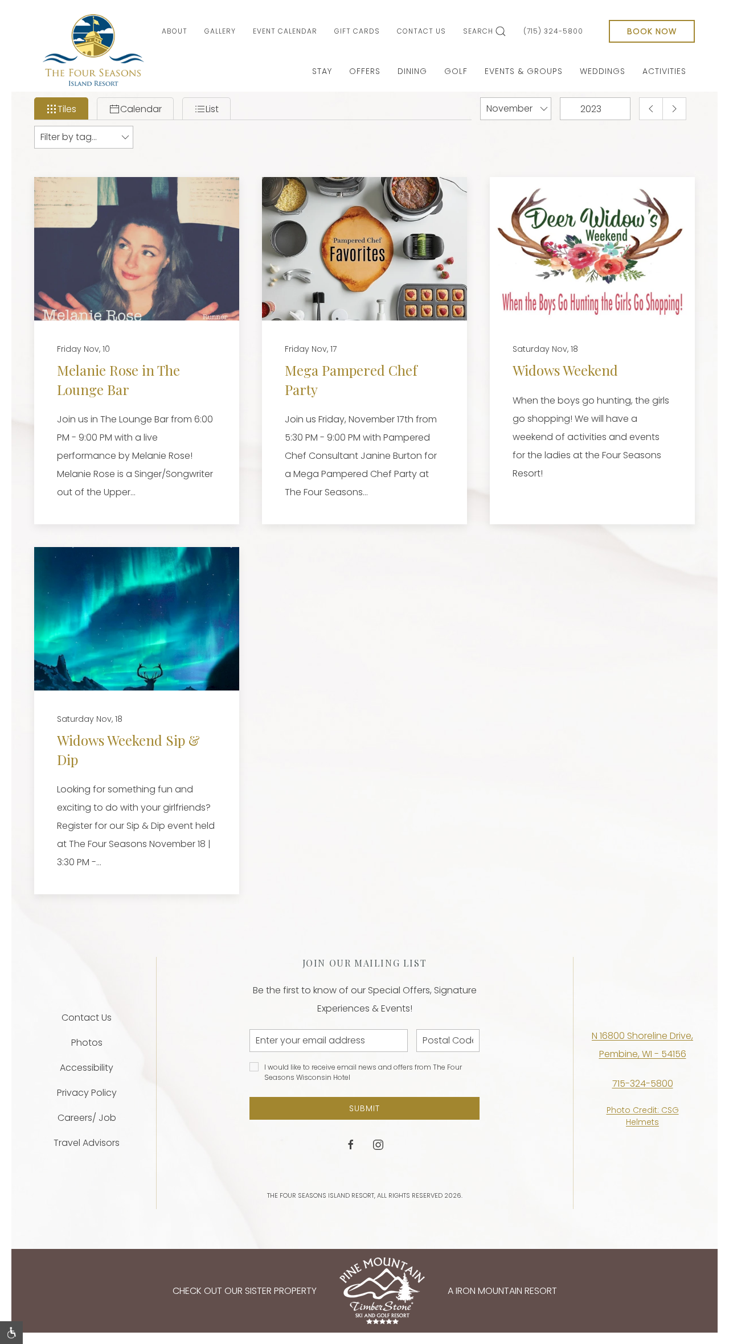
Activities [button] (664, 71)
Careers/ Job (87, 1117)
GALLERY (220, 31)
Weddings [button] (602, 71)
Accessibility (86, 1067)
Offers (364, 71)
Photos (87, 1042)
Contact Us (421, 31)
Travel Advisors (87, 1142)
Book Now (652, 31)
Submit (364, 1108)
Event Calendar (285, 31)
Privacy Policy (87, 1092)
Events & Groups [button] (524, 71)
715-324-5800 (642, 1083)
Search (478, 31)
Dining (412, 71)
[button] (11, 1332)
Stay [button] (322, 71)
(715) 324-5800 (553, 31)
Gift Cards (357, 31)
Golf (456, 71)
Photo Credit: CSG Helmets (643, 1116)
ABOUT (174, 31)
